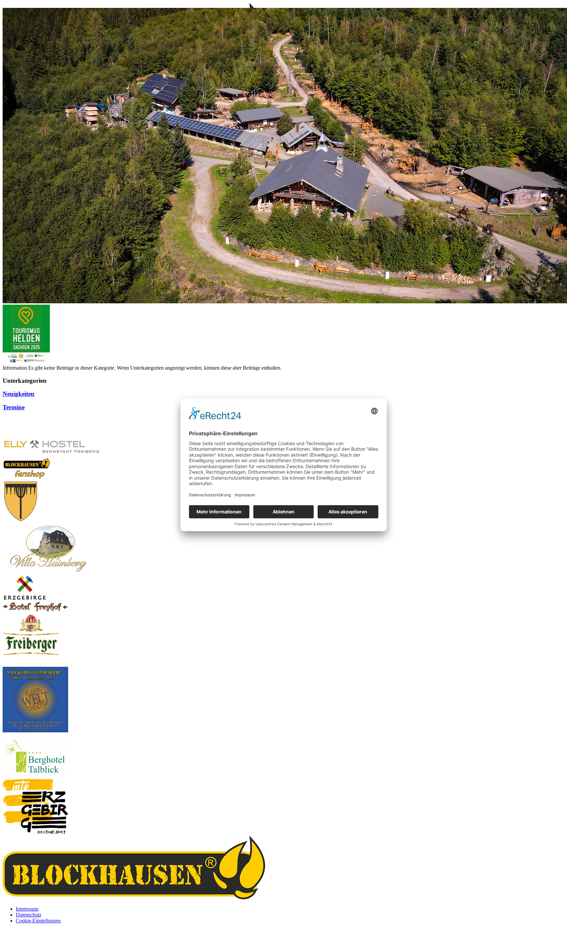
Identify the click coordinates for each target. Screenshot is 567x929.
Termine (14, 407)
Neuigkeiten (18, 393)
